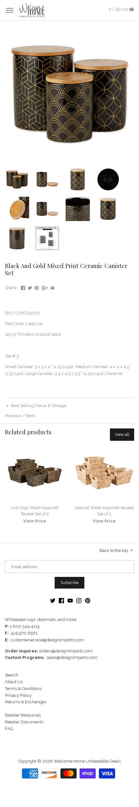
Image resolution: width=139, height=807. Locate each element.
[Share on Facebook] (23, 287)
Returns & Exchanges (25, 701)
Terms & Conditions (23, 688)
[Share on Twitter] (30, 287)
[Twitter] (52, 600)
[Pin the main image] (37, 287)
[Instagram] (78, 600)
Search (11, 674)
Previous (13, 415)
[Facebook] (61, 600)
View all (122, 434)
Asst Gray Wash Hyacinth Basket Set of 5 (35, 510)
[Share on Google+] (45, 287)
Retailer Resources (23, 715)
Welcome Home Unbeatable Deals (87, 761)
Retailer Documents (24, 721)
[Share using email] (52, 287)
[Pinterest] (87, 600)
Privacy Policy (18, 695)
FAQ (9, 728)
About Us (14, 681)
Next (30, 415)
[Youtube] (70, 600)
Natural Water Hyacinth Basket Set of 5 (104, 510)
